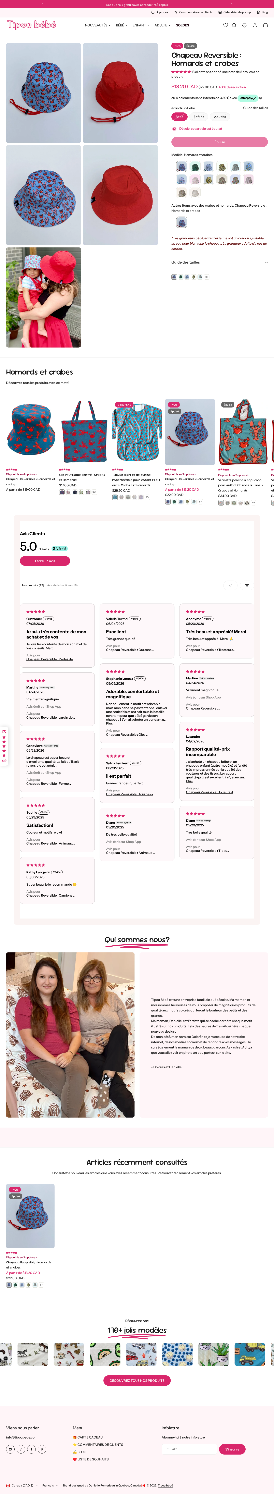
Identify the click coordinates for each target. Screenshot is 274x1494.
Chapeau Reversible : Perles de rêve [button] (49, 659)
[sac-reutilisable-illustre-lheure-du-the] (81, 492)
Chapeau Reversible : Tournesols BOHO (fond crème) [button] (130, 794)
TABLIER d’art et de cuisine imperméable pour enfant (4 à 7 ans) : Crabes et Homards (136, 480)
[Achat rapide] (48, 457)
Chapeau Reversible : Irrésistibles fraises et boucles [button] (208, 708)
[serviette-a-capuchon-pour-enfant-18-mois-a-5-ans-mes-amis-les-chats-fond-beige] (247, 502)
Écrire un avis (45, 561)
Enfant (139, 25)
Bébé (120, 25)
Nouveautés (96, 25)
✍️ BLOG (79, 1452)
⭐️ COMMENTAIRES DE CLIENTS (98, 1445)
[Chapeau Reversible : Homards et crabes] (181, 222)
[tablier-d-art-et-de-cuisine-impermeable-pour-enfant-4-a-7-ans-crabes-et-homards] (115, 497)
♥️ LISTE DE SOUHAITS (91, 1459)
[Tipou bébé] (31, 25)
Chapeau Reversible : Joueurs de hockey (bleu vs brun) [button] (210, 792)
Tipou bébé (165, 1485)
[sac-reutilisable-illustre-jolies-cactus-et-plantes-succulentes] (88, 492)
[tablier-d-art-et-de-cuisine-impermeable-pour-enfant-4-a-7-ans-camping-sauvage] (128, 497)
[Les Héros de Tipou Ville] (235, 179)
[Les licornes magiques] (248, 179)
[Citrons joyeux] (248, 166)
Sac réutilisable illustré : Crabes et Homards (82, 477)
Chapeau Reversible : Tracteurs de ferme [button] (209, 650)
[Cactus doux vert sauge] (208, 166)
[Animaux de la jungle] (195, 166)
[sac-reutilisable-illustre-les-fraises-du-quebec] (68, 492)
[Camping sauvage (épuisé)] (195, 192)
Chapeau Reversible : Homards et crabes (206, 59)
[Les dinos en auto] (222, 179)
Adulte (161, 25)
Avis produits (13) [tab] (32, 585)
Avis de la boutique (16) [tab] (62, 585)
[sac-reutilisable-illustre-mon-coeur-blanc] (75, 492)
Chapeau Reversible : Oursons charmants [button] (129, 650)
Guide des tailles (255, 108)
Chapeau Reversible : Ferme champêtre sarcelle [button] (47, 784)
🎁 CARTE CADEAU (88, 1437)
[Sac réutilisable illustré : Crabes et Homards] (84, 432)
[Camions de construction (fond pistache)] (222, 166)
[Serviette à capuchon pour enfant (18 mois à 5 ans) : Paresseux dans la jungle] (234, 502)
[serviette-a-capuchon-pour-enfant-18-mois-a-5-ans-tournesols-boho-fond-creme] (240, 502)
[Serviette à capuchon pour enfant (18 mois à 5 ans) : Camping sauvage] (227, 502)
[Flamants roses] (195, 179)
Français (48, 1485)
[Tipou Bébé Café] (181, 192)
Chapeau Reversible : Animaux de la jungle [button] (49, 844)
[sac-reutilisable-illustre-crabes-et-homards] (62, 492)
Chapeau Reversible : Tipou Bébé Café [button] (206, 851)
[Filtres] (230, 585)
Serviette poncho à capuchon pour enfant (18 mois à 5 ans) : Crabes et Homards (240, 485)
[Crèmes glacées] (181, 179)
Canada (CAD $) (22, 1485)
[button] (42, 4)
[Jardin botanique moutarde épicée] (208, 179)
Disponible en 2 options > (233, 475)
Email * (172, 1449)
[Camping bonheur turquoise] (235, 166)
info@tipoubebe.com (22, 1437)
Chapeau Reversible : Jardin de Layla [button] (49, 717)
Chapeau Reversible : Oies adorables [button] (125, 735)
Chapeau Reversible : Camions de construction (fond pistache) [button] (50, 895)
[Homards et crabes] (181, 166)
